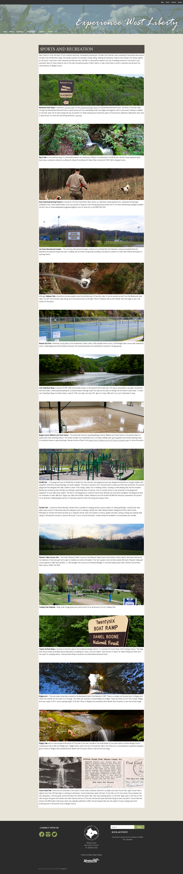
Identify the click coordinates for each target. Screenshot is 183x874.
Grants (180, 2)
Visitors (41, 32)
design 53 (64, 869)
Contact (173, 2)
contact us (84, 855)
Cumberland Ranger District (89, 107)
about (90, 855)
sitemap (99, 855)
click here (78, 115)
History (11, 32)
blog (94, 855)
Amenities (20, 32)
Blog (162, 2)
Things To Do (31, 32)
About (167, 2)
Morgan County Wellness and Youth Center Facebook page (109, 440)
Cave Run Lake (69, 107)
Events (51, 32)
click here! (129, 840)
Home (5, 32)
